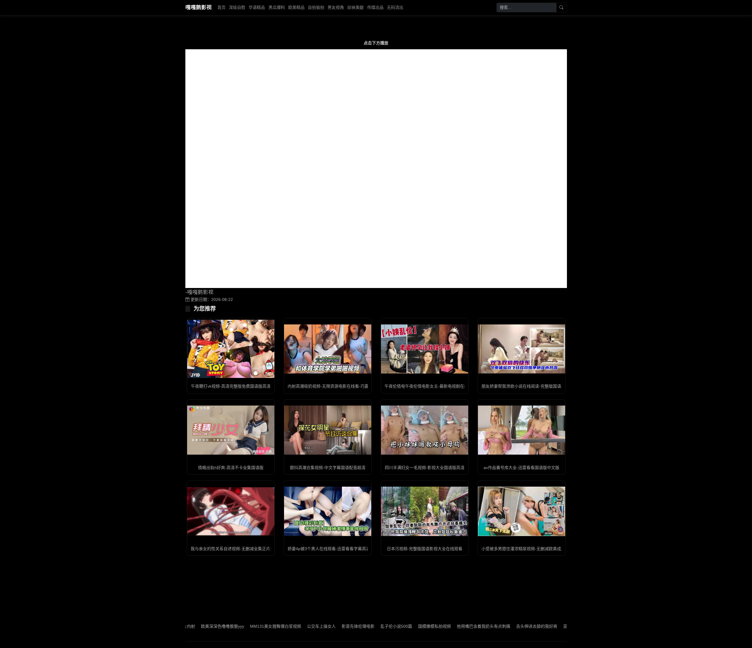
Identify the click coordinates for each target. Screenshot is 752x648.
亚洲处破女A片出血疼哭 (559, 626)
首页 (221, 7)
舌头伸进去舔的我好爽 (510, 626)
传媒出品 (375, 7)
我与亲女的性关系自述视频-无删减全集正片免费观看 (239, 548)
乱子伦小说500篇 (370, 626)
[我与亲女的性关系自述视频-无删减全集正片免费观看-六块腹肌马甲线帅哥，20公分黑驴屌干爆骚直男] (230, 511)
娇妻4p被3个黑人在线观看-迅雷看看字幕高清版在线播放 (339, 548)
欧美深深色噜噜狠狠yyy (196, 626)
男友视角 (336, 7)
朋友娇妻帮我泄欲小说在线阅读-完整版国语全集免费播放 (533, 386)
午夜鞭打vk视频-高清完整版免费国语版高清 (231, 386)
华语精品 (257, 7)
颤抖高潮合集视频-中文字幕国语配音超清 (327, 467)
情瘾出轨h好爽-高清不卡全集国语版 (230, 467)
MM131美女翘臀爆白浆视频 (249, 626)
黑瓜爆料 (276, 7)
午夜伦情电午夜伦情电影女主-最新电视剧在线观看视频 (435, 386)
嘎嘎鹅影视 (198, 7)
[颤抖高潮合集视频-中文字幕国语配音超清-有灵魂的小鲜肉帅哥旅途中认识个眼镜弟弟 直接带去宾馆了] (327, 430)
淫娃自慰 (237, 7)
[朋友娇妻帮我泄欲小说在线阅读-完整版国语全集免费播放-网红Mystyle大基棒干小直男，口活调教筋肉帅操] (521, 349)
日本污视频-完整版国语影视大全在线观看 (424, 548)
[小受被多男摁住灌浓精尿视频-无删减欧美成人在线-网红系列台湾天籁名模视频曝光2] (521, 511)
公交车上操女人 (295, 626)
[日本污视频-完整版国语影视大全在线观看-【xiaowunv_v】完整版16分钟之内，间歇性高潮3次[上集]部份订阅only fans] (424, 511)
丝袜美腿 (355, 7)
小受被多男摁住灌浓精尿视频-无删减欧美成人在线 (527, 548)
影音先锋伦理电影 (331, 626)
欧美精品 (296, 7)
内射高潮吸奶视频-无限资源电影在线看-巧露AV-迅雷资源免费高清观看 (352, 386)
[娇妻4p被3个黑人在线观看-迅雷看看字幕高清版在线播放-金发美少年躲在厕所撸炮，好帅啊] (327, 511)
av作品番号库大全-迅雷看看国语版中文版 (521, 467)
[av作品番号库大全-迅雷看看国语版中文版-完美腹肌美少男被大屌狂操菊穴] (521, 430)
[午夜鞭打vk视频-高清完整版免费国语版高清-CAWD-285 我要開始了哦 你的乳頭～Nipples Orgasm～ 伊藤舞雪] (230, 349)
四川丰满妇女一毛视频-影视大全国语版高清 (424, 467)
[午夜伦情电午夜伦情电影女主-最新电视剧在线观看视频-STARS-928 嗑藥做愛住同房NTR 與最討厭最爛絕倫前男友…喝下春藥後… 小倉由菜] (424, 349)
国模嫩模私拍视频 (408, 626)
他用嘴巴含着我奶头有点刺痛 (457, 626)
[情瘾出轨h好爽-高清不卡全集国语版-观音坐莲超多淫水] (230, 430)
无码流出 (395, 7)
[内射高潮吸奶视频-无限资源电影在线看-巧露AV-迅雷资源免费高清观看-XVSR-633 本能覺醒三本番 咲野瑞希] (327, 349)
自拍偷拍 (316, 7)
